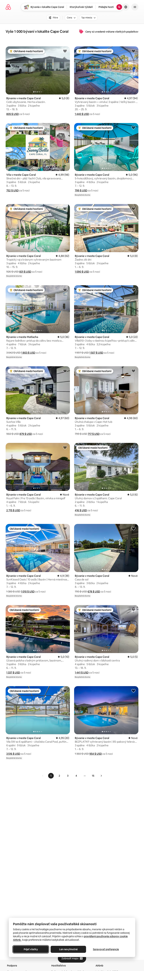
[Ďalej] (101, 776)
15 (93, 775)
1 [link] (50, 775)
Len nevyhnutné (68, 949)
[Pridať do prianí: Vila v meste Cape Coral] (65, 127)
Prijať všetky (31, 949)
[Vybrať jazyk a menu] (125, 6)
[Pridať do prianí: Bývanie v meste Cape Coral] (65, 51)
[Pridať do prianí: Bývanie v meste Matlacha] (65, 290)
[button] (12, 114)
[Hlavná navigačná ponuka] (134, 6)
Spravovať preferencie (106, 949)
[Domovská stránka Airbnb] (8, 7)
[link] (43, 776)
